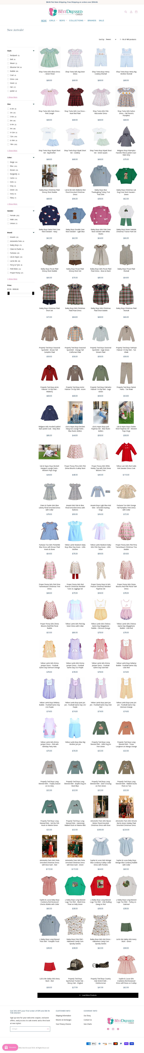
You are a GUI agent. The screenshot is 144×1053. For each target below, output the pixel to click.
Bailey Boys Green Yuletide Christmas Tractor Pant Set (126, 230)
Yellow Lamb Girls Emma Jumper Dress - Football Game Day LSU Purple (75, 665)
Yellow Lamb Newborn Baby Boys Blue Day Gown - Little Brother (75, 547)
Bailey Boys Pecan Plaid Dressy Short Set (75, 270)
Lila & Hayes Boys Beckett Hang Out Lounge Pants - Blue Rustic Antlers (75, 429)
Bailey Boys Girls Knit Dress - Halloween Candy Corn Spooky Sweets (100, 941)
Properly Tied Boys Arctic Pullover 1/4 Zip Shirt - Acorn (75, 388)
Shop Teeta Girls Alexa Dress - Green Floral (49, 73)
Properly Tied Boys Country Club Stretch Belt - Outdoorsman (101, 981)
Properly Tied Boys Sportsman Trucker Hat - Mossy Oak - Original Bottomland (75, 982)
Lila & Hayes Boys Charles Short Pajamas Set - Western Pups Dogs (126, 429)
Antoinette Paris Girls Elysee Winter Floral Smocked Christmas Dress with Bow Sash (101, 824)
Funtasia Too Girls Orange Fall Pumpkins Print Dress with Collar (126, 507)
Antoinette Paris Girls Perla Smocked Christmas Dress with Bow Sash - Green (75, 862)
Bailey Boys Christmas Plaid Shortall (126, 309)
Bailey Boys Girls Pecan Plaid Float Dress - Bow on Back (100, 270)
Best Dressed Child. (29, 1048)
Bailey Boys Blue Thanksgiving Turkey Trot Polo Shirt (100, 192)
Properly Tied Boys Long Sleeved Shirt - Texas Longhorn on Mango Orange (126, 744)
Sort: (101, 39)
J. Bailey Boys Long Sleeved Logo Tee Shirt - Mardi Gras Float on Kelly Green (75, 902)
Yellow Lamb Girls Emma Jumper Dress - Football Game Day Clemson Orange (49, 665)
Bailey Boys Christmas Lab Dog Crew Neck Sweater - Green (126, 192)
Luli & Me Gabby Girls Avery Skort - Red (49, 980)
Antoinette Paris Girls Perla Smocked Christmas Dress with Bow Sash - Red (49, 862)
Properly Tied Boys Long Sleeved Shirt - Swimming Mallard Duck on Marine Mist (75, 823)
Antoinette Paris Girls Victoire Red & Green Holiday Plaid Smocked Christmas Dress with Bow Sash (126, 824)
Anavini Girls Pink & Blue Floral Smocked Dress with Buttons (75, 507)
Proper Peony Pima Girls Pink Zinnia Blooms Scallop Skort (75, 467)
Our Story (87, 1015)
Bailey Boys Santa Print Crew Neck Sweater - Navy (49, 230)
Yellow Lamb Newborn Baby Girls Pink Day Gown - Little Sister (100, 547)
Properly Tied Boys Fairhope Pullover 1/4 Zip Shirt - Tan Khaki (126, 350)
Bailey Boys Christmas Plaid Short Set (49, 309)
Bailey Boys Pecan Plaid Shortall (126, 270)
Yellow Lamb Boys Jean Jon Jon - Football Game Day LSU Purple (75, 704)
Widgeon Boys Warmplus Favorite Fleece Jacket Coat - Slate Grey (126, 152)
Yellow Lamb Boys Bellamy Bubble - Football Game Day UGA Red (126, 665)
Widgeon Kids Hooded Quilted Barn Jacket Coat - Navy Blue (49, 428)
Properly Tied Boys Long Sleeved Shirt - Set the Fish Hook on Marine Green (49, 823)
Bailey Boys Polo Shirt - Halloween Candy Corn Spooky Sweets (75, 941)
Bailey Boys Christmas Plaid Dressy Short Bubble (49, 191)
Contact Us (88, 1020)
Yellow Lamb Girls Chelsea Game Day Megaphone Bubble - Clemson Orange (100, 626)
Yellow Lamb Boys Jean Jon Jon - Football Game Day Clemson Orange (126, 704)
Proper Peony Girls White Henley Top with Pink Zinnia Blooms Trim (101, 468)
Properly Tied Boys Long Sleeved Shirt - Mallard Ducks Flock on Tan (126, 783)
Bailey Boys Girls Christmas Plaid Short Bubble (101, 309)
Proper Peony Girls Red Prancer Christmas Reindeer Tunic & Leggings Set (75, 586)
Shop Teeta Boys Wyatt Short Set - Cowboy (75, 151)
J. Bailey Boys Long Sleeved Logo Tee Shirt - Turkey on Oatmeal (126, 902)
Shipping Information (63, 1015)
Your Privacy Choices (63, 1024)
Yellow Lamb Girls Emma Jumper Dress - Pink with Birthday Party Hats (49, 744)
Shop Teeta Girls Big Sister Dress (75, 73)
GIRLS (52, 20)
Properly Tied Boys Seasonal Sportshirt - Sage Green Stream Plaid (100, 350)
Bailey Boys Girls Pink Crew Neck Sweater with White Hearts (101, 231)
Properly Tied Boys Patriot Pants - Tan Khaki (126, 388)
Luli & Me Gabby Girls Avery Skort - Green (126, 940)
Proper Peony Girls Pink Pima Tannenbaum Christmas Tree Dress (49, 586)
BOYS (62, 20)
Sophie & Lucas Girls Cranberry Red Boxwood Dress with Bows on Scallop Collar (126, 982)
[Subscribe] (47, 1028)
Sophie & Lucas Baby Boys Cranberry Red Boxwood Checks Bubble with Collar (49, 902)
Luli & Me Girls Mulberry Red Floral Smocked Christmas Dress (75, 192)
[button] (53, 20)
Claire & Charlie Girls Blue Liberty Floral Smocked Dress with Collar (49, 507)
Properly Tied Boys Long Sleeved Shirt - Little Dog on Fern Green (101, 744)
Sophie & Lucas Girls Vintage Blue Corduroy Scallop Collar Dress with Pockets (100, 862)
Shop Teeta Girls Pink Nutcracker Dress (100, 112)
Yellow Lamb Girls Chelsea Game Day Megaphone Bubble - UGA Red (126, 626)
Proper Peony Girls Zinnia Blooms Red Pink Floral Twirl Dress (126, 586)
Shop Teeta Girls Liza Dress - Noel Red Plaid (75, 112)
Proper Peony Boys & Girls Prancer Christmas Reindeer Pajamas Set (101, 586)
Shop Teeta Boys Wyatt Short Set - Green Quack (101, 151)
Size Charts (88, 1024)
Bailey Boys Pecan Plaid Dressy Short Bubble (49, 270)
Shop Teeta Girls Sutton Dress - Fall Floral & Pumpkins (126, 113)
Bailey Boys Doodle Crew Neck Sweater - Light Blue (75, 230)
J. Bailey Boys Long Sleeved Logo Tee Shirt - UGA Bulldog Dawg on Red (100, 902)
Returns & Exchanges (63, 1020)
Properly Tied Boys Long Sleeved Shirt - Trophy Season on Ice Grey (49, 783)
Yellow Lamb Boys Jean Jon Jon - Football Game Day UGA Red (101, 704)
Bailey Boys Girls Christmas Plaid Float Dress (75, 309)
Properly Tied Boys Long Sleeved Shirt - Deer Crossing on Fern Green (100, 783)
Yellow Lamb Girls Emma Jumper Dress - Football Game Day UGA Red (101, 665)
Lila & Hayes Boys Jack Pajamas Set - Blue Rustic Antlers (100, 429)
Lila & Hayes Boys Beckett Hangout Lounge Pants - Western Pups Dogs (49, 468)
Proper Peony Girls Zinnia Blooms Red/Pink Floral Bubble (49, 626)
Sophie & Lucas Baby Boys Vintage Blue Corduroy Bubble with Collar (126, 862)
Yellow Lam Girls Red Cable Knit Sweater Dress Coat (126, 467)
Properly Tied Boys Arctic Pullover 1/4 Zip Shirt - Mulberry (49, 389)
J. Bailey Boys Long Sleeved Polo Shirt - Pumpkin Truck (49, 940)
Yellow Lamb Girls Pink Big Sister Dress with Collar (75, 625)
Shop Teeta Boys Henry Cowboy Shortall (100, 73)
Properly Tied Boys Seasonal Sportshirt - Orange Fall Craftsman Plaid (75, 350)
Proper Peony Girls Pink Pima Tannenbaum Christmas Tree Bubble (126, 547)
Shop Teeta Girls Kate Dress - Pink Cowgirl (49, 112)
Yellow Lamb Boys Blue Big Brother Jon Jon (75, 743)
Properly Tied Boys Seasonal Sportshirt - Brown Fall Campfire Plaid (49, 350)
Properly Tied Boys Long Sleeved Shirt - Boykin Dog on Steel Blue (75, 783)
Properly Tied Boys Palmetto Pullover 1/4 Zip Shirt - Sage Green (100, 389)
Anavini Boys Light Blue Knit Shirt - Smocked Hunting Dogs (101, 507)
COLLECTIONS (76, 20)
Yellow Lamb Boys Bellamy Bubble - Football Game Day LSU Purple (49, 704)
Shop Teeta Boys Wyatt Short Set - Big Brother (49, 151)
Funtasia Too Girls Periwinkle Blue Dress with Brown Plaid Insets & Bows (49, 547)
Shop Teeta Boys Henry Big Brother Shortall (126, 73)
